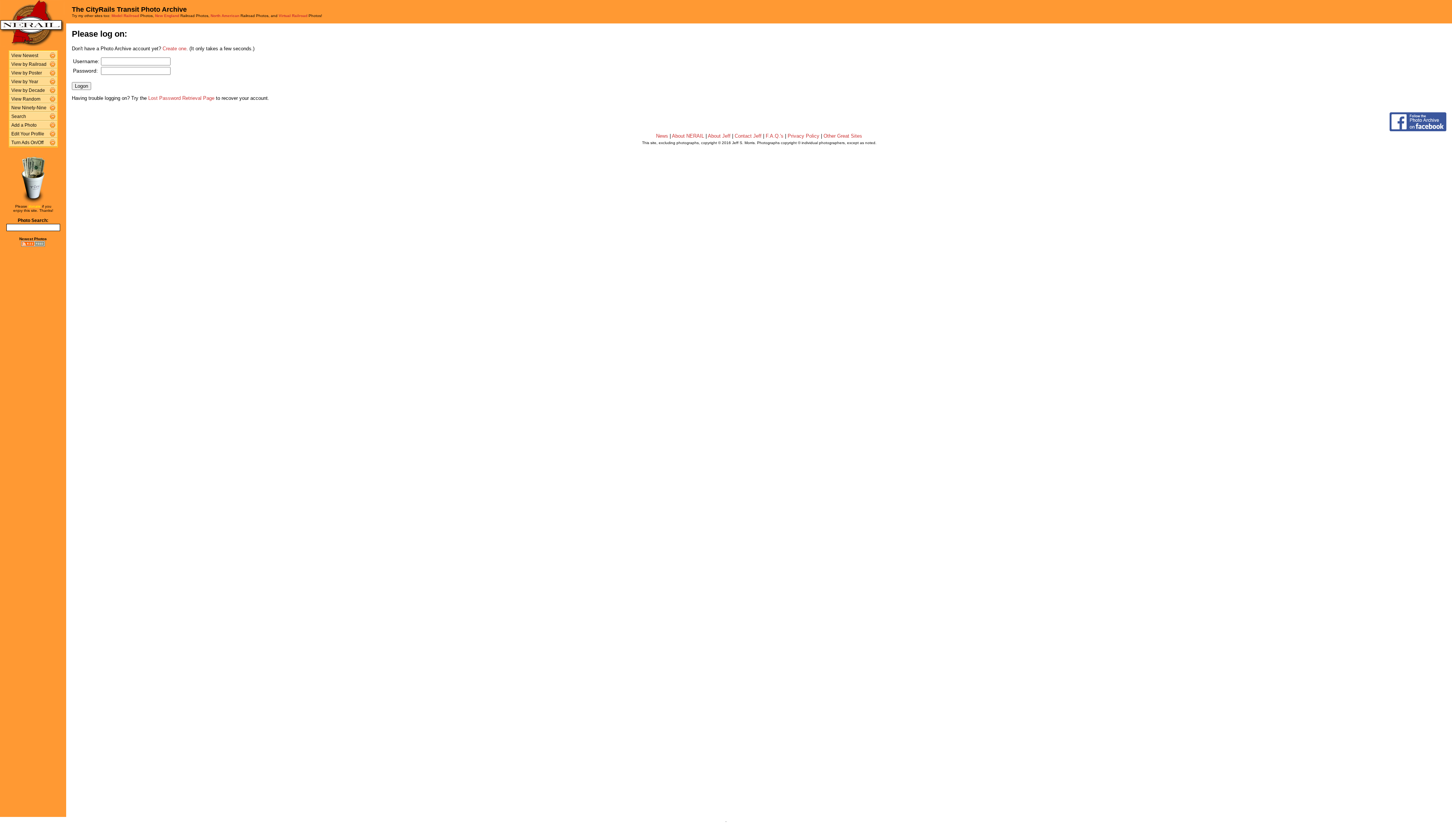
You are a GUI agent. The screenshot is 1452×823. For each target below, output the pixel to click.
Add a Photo (24, 125)
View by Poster (26, 73)
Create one (174, 48)
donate (34, 206)
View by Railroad (29, 64)
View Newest (24, 55)
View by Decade (28, 90)
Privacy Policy (803, 136)
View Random (25, 99)
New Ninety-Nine (29, 108)
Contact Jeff (748, 136)
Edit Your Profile (27, 134)
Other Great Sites (843, 136)
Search (18, 116)
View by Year (24, 81)
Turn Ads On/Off (27, 142)
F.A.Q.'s (774, 136)
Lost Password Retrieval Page (181, 98)
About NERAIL (688, 136)
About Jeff (719, 136)
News (662, 136)
